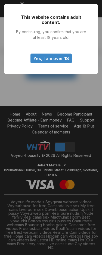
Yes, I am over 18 (51, 58)
